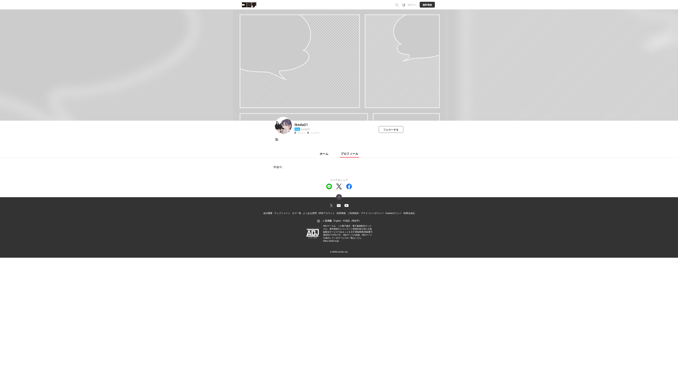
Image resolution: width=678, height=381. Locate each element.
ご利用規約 (353, 213)
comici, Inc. (343, 251)
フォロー (391, 129)
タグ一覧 (296, 213)
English (337, 220)
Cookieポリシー (393, 213)
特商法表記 (409, 213)
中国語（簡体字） (352, 220)
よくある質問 (310, 213)
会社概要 (267, 213)
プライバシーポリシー (372, 213)
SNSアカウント (327, 213)
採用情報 (341, 213)
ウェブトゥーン (282, 213)
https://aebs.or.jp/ (331, 240)
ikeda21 (301, 124)
